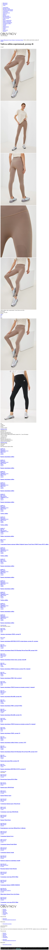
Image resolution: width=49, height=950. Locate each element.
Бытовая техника (6, 8)
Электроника (5, 7)
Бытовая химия (6, 15)
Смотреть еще (3, 625)
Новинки (5, 910)
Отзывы (2, 445)
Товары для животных (7, 22)
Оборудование (6, 26)
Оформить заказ (3, 429)
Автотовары (5, 11)
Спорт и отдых (6, 18)
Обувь (4, 28)
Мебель (4, 14)
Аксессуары (5, 30)
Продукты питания (7, 17)
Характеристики (3, 443)
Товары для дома (6, 12)
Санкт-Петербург (4, 35)
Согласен (18, 948)
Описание (2, 444)
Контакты (5, 918)
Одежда (4, 27)
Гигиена (4, 24)
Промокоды (5, 913)
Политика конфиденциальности (9, 919)
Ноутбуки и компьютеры (8, 9)
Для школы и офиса (7, 23)
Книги (4, 19)
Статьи (4, 914)
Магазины (5, 912)
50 (0, 316)
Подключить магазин (7, 923)
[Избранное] (0, 37)
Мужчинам (5, 4)
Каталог (4, 909)
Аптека (4, 25)
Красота (4, 31)
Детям (4, 5)
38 (0, 314)
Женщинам (5, 3)
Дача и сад (5, 13)
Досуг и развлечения (7, 20)
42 (1, 314)
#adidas (1, 41)
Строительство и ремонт (8, 10)
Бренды (4, 911)
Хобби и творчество (7, 21)
